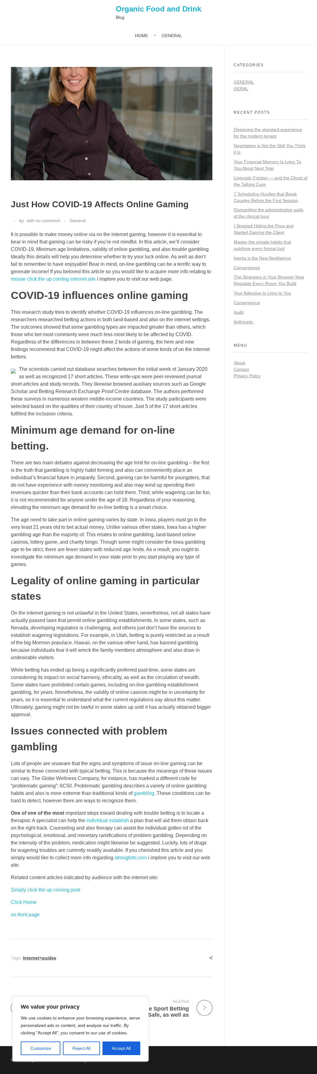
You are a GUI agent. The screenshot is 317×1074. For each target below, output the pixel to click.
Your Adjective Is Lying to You (262, 293)
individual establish (107, 820)
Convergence (247, 267)
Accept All (121, 1048)
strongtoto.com (131, 857)
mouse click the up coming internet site (53, 279)
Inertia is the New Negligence (262, 258)
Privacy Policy (247, 375)
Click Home (24, 902)
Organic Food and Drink (158, 9)
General (77, 220)
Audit (239, 312)
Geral (241, 88)
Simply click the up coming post (45, 889)
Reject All (81, 1048)
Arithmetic (243, 321)
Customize (40, 1048)
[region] (80, 1029)
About (239, 362)
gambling (144, 793)
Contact (241, 369)
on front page (25, 914)
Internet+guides (39, 957)
